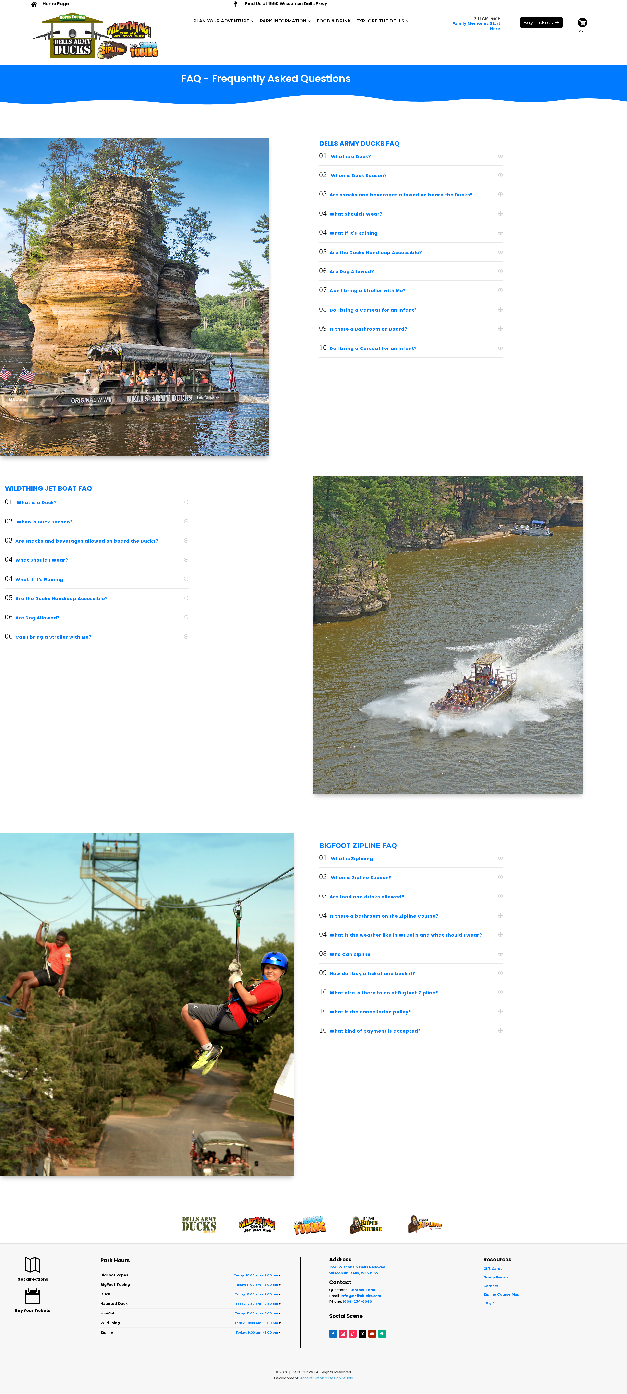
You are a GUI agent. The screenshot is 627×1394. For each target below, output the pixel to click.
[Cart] (582, 26)
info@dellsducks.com (361, 1296)
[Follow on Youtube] (372, 1334)
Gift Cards (492, 1268)
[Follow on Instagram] (343, 1334)
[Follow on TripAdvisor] (382, 1334)
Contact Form (362, 1290)
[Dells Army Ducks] (68, 40)
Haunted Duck (190, 1303)
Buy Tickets (538, 22)
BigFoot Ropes (190, 1275)
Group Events (496, 1277)
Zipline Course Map (501, 1294)
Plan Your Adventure (221, 21)
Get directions (32, 1279)
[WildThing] (128, 27)
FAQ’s (488, 1303)
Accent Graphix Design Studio (326, 1378)
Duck (190, 1294)
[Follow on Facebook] (333, 1334)
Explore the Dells (380, 21)
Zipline (190, 1332)
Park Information (283, 21)
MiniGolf (190, 1313)
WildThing (190, 1323)
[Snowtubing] (145, 49)
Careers (490, 1286)
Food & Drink (334, 21)
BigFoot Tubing (190, 1284)
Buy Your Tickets (32, 1310)
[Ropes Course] (70, 16)
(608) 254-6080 (357, 1301)
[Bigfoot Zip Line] (114, 48)
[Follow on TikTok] (353, 1334)
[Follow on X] (362, 1334)
